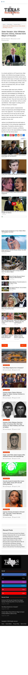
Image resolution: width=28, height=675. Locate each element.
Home (3, 623)
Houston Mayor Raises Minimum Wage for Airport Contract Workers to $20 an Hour (13, 394)
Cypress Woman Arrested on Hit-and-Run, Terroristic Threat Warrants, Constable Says (14, 513)
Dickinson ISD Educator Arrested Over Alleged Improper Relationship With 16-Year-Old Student (13, 601)
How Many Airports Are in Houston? (13, 367)
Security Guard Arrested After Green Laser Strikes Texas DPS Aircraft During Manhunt (13, 482)
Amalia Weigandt (6, 38)
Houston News (6, 40)
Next (23, 345)
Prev (5, 345)
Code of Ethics (9, 623)
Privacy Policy (16, 623)
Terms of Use (23, 623)
